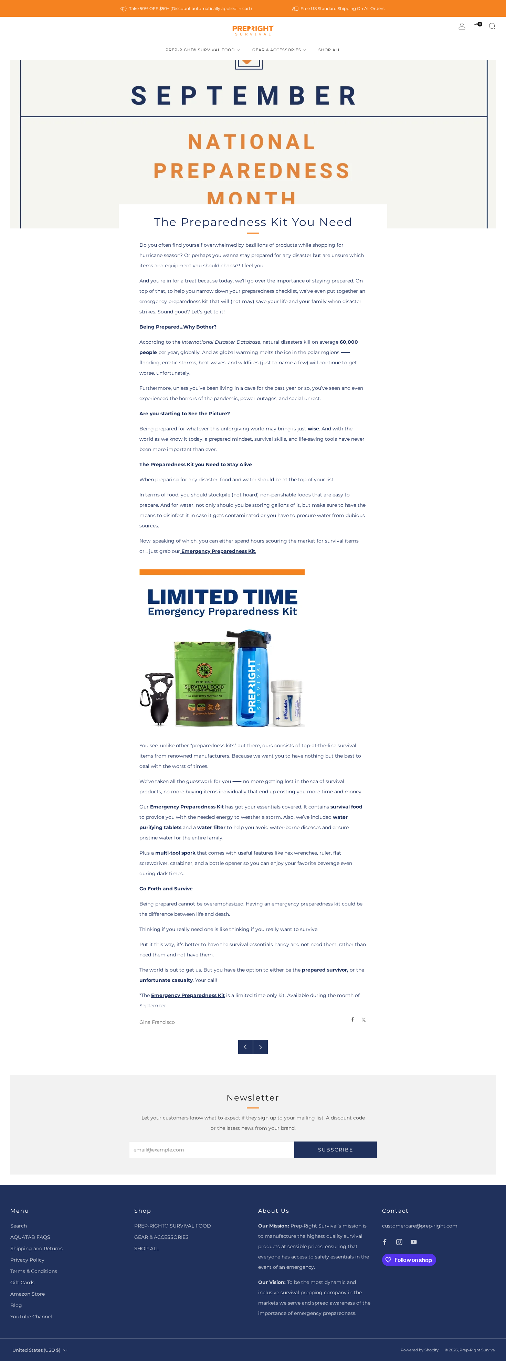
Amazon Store (27, 1294)
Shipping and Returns (36, 1248)
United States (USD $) (36, 1350)
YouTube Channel (31, 1317)
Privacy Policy (27, 1260)
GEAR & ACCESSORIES (276, 49)
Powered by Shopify (420, 1350)
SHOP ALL (329, 49)
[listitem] (186, 8)
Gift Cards (22, 1282)
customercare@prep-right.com (419, 1226)
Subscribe (335, 1150)
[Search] (492, 26)
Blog (16, 1305)
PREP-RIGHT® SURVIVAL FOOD (200, 49)
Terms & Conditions (33, 1271)
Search (18, 1226)
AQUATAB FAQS (30, 1237)
